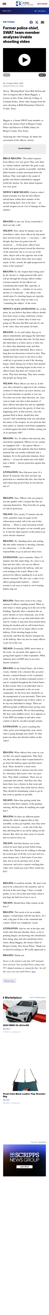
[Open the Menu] (4, 4)
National (9, 22)
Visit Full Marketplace (38, 997)
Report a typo (9, 981)
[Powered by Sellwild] (42, 1142)
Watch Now (41, 4)
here (34, 971)
